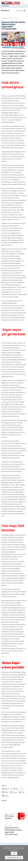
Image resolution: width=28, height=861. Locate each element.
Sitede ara (6, 10)
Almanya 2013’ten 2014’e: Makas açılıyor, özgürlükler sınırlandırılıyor (13, 830)
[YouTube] (24, 11)
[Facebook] (17, 11)
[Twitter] (19, 11)
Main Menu (6, 6)
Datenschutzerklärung (14, 857)
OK (14, 853)
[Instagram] (22, 11)
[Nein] (26, 853)
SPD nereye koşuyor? (10, 816)
